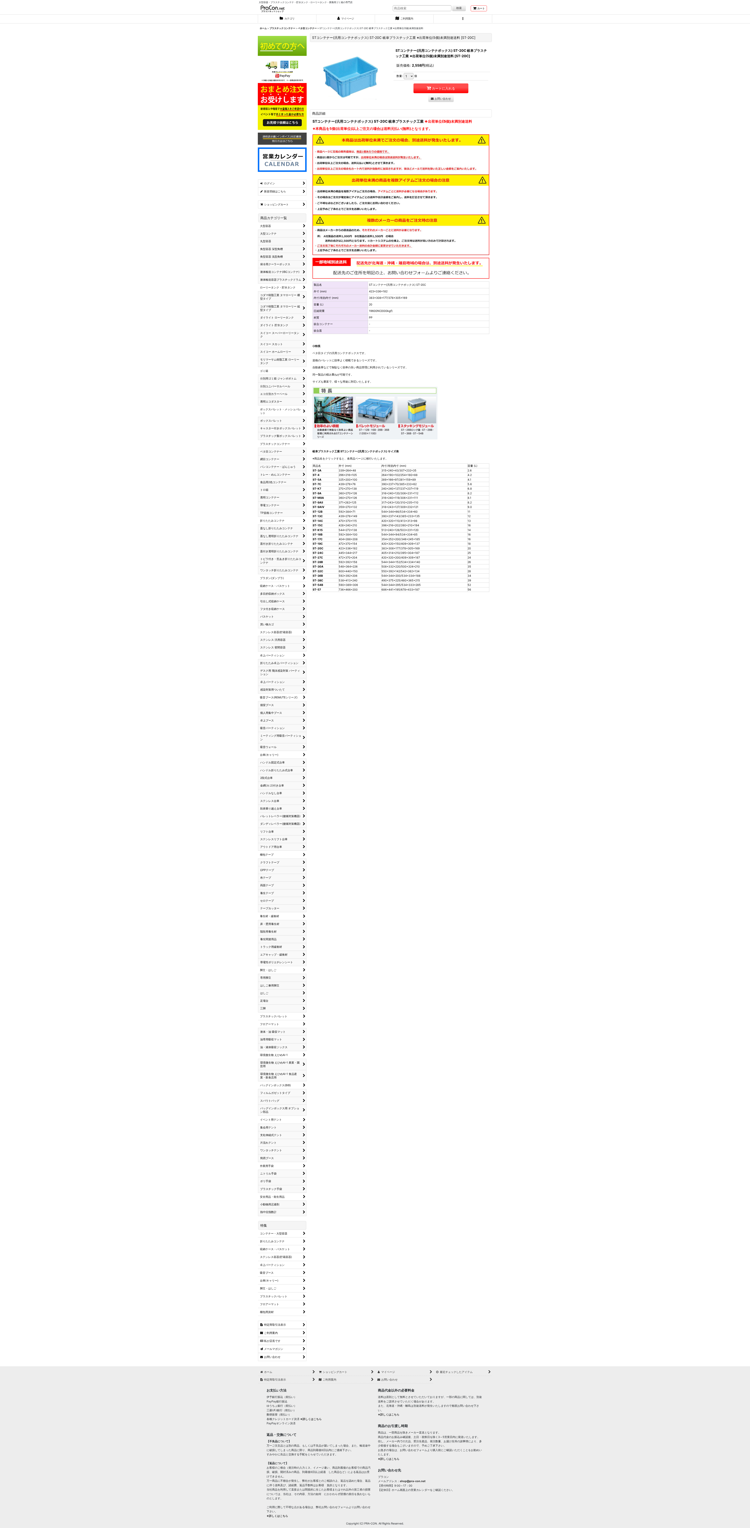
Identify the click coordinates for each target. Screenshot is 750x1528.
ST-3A (317, 470)
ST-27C (318, 557)
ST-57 (317, 589)
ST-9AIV (318, 507)
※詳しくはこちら (311, 1419)
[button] (463, 19)
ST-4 (316, 475)
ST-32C (318, 571)
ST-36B (318, 575)
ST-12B (317, 511)
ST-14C (318, 520)
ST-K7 (317, 488)
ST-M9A (318, 497)
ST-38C (318, 580)
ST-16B (317, 534)
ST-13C (318, 516)
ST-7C (317, 484)
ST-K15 (318, 530)
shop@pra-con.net (412, 1481)
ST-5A (317, 479)
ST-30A (318, 566)
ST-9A (317, 493)
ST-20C (318, 548)
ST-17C (318, 539)
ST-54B (318, 584)
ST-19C (318, 543)
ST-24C (318, 552)
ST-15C (318, 525)
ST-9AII (318, 502)
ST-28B (318, 562)
